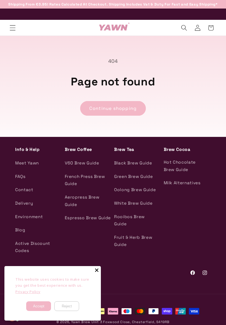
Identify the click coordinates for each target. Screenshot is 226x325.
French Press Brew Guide (85, 180)
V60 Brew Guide (82, 163)
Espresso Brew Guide (88, 217)
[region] (113, 4)
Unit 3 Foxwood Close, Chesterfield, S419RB (131, 322)
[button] (12, 27)
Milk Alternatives (182, 182)
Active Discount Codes (32, 247)
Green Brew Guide (133, 176)
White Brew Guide (133, 203)
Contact (24, 189)
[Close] (96, 270)
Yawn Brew (80, 322)
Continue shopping (113, 108)
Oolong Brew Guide (135, 189)
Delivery (24, 203)
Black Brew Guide (133, 163)
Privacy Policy (27, 291)
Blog (20, 229)
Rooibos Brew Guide (129, 220)
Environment (29, 216)
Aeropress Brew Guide (82, 200)
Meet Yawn (27, 163)
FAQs (20, 176)
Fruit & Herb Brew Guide (133, 241)
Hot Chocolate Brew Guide (180, 165)
